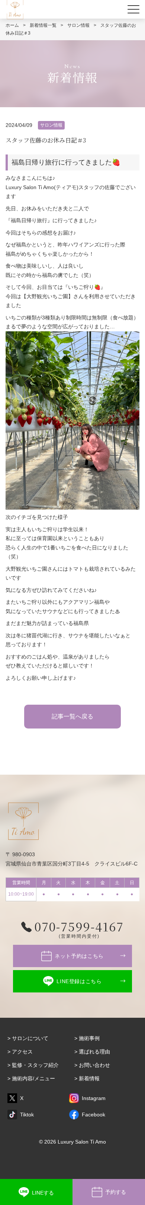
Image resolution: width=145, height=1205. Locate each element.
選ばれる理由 (94, 1052)
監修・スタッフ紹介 (35, 1065)
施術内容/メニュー (33, 1078)
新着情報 (89, 1078)
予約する (115, 1192)
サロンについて (30, 1038)
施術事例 (89, 1038)
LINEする (43, 1193)
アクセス (22, 1052)
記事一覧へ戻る (72, 716)
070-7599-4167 (79, 926)
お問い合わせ (94, 1065)
